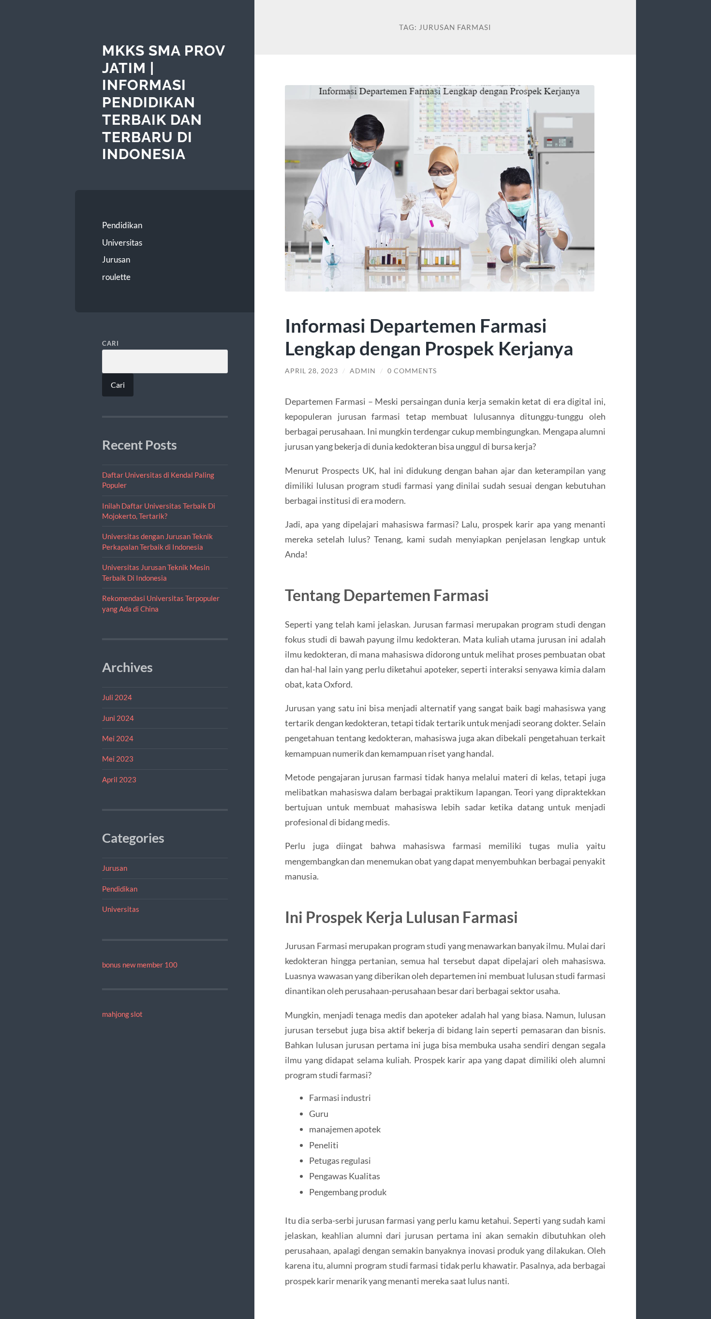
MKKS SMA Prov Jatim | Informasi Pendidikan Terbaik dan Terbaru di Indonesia (163, 102)
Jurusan (116, 259)
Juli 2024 (117, 697)
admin (363, 371)
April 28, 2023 (311, 371)
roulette (116, 277)
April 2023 (119, 779)
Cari (110, 343)
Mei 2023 (117, 758)
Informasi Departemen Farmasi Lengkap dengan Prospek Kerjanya (429, 336)
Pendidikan (122, 225)
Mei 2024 (117, 738)
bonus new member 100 (140, 964)
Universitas (122, 242)
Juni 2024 (118, 718)
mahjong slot (122, 1014)
